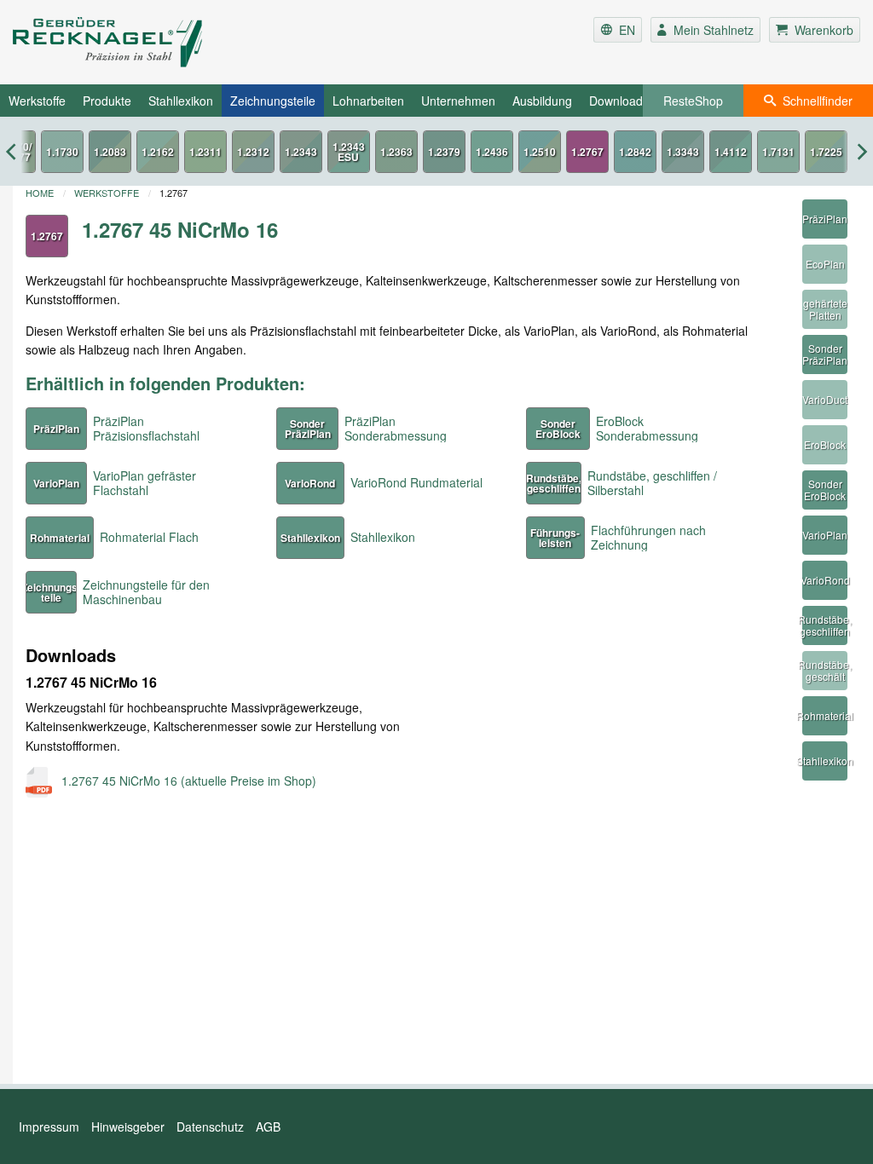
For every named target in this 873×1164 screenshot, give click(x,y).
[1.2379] (444, 151)
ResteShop (693, 100)
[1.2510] (539, 151)
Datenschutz (210, 1126)
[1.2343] (301, 151)
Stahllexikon (180, 100)
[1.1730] (62, 151)
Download (616, 100)
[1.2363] (396, 151)
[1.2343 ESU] (348, 151)
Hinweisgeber (128, 1126)
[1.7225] (826, 151)
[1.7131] (778, 151)
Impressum (49, 1126)
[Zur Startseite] (154, 42)
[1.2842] (635, 151)
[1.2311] (205, 151)
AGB (268, 1126)
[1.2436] (492, 151)
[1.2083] (110, 151)
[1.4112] (730, 151)
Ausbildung (542, 100)
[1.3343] (683, 151)
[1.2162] (157, 151)
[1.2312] (253, 151)
